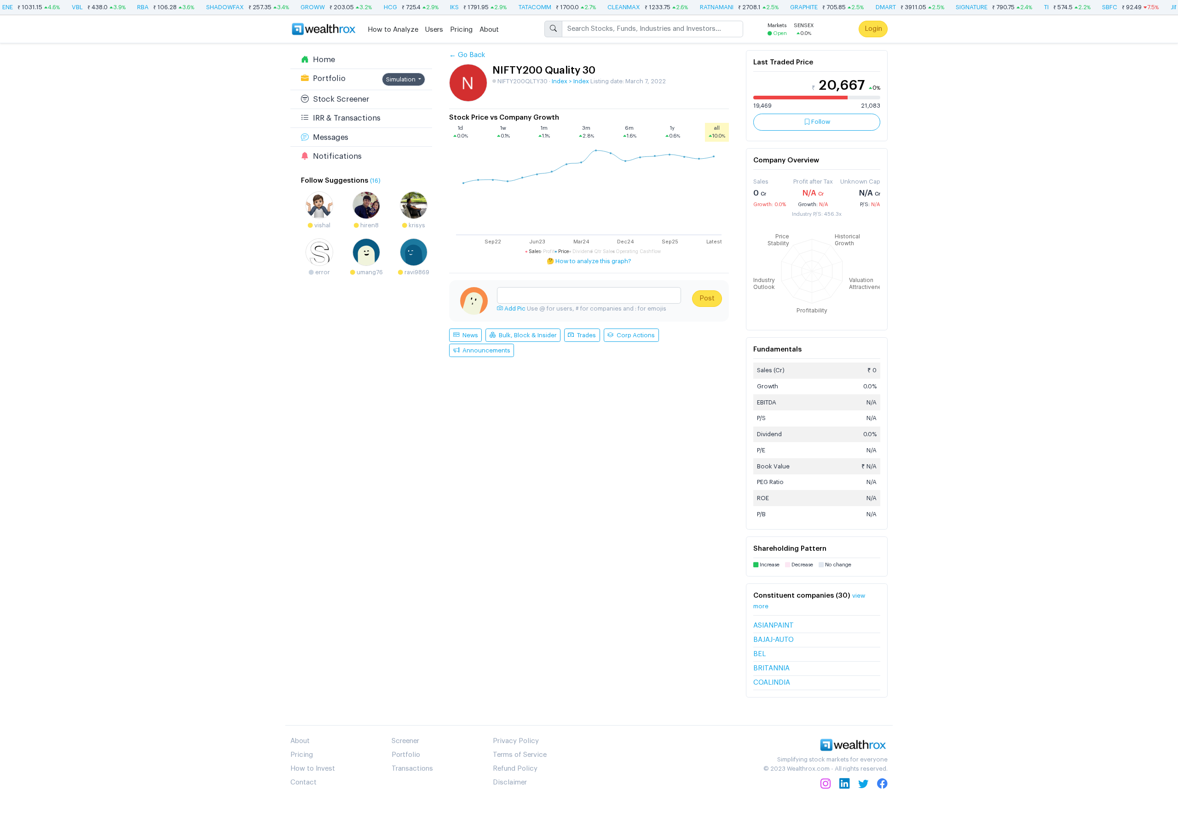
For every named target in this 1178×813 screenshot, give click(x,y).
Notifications (335, 156)
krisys (416, 225)
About (489, 29)
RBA (134, 7)
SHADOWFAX (216, 7)
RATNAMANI (708, 7)
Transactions (412, 768)
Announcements (484, 350)
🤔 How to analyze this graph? (589, 261)
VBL (68, 7)
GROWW (304, 7)
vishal (321, 225)
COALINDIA (771, 682)
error (322, 272)
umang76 (369, 272)
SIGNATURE (963, 7)
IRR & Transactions (345, 118)
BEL (759, 654)
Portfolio (327, 78)
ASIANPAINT (773, 625)
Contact (303, 782)
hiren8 (369, 225)
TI (1037, 7)
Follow (820, 122)
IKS (446, 7)
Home (322, 59)
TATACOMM (526, 7)
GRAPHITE (795, 7)
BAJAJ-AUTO (773, 639)
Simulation (401, 79)
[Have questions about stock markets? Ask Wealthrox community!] (589, 295)
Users (434, 29)
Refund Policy (515, 768)
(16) (375, 181)
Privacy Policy (516, 741)
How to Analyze (393, 29)
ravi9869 (416, 272)
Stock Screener (339, 99)
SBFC (1101, 7)
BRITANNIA (771, 668)
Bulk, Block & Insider (526, 335)
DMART (877, 7)
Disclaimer (510, 782)
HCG (381, 7)
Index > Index (570, 81)
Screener (405, 741)
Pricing (461, 29)
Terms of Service (520, 754)
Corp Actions (634, 335)
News (468, 335)
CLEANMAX (615, 7)
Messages (328, 137)
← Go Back (467, 55)
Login (873, 28)
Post (707, 298)
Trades (585, 335)
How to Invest (312, 768)
